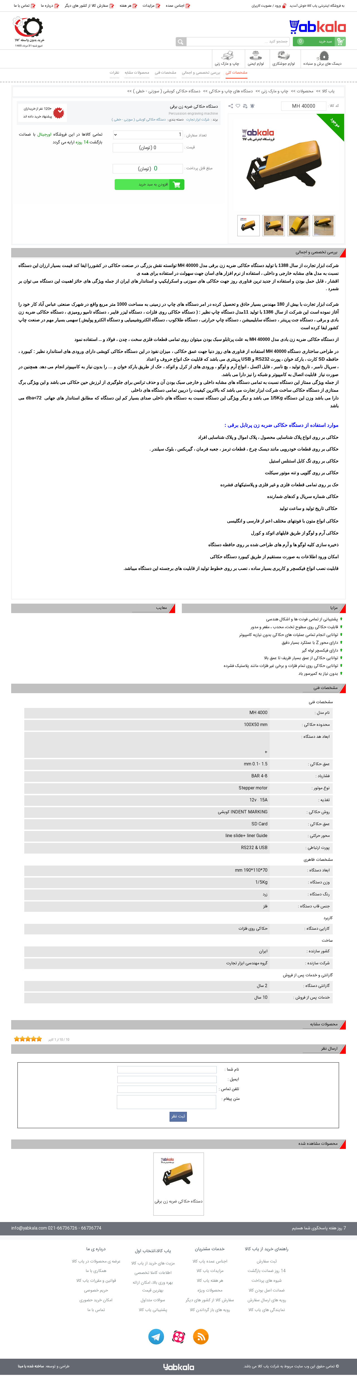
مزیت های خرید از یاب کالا (153, 1263)
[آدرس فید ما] (201, 1336)
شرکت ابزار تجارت (197, 119)
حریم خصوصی (96, 1290)
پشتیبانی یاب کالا (153, 1310)
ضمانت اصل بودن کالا (267, 1290)
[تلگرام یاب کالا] (156, 1336)
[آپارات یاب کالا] (178, 1336)
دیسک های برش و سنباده (322, 64)
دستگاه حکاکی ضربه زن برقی (194, 106)
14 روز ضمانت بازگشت (267, 1271)
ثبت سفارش (267, 1261)
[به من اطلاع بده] (252, 106)
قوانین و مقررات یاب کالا (96, 1281)
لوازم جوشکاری (283, 64)
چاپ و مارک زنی (227, 64)
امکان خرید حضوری (95, 1300)
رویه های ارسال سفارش (266, 1300)
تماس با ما (22, 6)
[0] (248, 225)
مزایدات (149, 6)
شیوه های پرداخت (267, 1281)
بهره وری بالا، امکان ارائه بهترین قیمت (153, 1286)
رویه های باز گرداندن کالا (210, 1310)
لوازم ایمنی (256, 64)
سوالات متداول (153, 1300)
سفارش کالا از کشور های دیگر (86, 6)
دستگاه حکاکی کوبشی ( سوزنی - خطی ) (139, 119)
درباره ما (47, 6)
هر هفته (125, 6)
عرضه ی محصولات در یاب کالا (96, 1261)
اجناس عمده (175, 6)
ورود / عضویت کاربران (266, 6)
